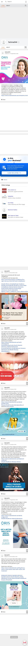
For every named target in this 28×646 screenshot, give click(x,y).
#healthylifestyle (14, 284)
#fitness (8, 284)
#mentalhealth (10, 285)
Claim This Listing (13, 173)
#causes (3, 579)
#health (3, 284)
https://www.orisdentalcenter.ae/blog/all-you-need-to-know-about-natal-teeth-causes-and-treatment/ (13, 569)
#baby (21, 577)
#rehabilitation (5, 287)
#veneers (23, 348)
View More (14, 637)
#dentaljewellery (18, 405)
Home (3, 5)
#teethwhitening (5, 345)
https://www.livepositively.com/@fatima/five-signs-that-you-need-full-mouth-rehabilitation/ (13, 280)
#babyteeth (4, 575)
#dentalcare (4, 290)
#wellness (21, 284)
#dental (11, 287)
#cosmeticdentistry (6, 348)
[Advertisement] (14, 22)
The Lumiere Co (12, 190)
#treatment (9, 579)
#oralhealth (11, 349)
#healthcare (17, 285)
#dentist (15, 287)
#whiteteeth (14, 346)
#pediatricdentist (5, 577)
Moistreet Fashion (12, 209)
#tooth (9, 290)
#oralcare (7, 406)
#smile (3, 288)
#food (21, 285)
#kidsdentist (4, 578)
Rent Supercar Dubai (13, 215)
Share (3, 99)
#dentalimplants (5, 351)
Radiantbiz (10, 196)
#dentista (11, 288)
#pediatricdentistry (17, 575)
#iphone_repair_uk (17, 291)
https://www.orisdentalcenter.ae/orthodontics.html (14, 95)
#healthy (3, 285)
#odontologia (17, 288)
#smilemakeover (16, 348)
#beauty (16, 349)
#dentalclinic (15, 290)
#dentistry (20, 287)
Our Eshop (10, 202)
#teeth (7, 288)
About (8, 5)
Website (5, 179)
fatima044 (7, 52)
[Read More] (27, 323)
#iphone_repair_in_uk (6, 291)
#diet (25, 285)
